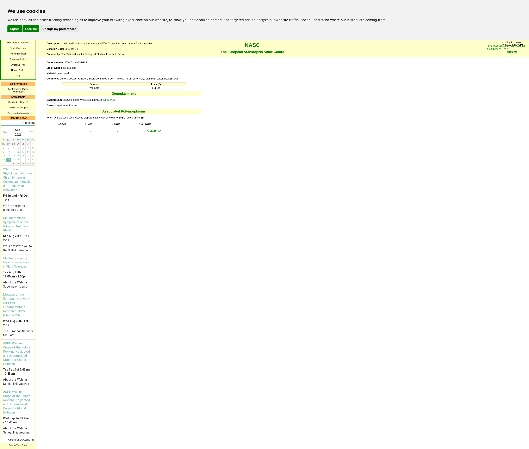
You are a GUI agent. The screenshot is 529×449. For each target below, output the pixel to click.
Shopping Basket (18, 59)
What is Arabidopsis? (18, 102)
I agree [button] (14, 29)
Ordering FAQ (18, 65)
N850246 (108, 99)
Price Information (18, 53)
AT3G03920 (154, 131)
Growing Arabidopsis (18, 107)
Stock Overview (18, 48)
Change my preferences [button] (59, 29)
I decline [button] (31, 29)
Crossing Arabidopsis (18, 113)
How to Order (18, 70)
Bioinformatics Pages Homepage (18, 90)
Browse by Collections (18, 42)
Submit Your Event (18, 445)
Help (18, 76)
